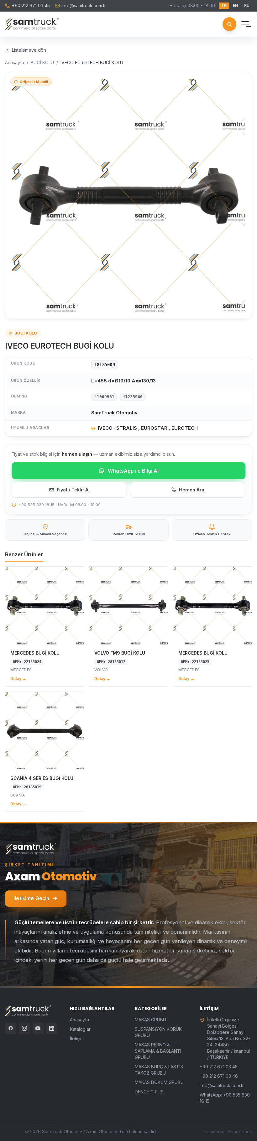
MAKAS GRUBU (150, 1019)
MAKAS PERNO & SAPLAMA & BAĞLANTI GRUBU (158, 1051)
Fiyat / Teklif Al (73, 489)
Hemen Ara (191, 489)
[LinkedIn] (51, 1028)
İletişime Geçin (31, 898)
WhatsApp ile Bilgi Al (133, 471)
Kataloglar (80, 1029)
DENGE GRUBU (150, 1091)
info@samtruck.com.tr (84, 5)
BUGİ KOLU (42, 62)
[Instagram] (24, 1028)
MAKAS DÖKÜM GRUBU (159, 1082)
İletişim (77, 1038)
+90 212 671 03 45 (31, 5)
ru (246, 5)
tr (224, 5)
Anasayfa (14, 62)
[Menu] (245, 24)
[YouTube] (38, 1028)
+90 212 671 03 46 (219, 1076)
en (235, 5)
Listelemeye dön (29, 50)
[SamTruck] (32, 24)
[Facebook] (10, 1028)
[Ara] (229, 24)
